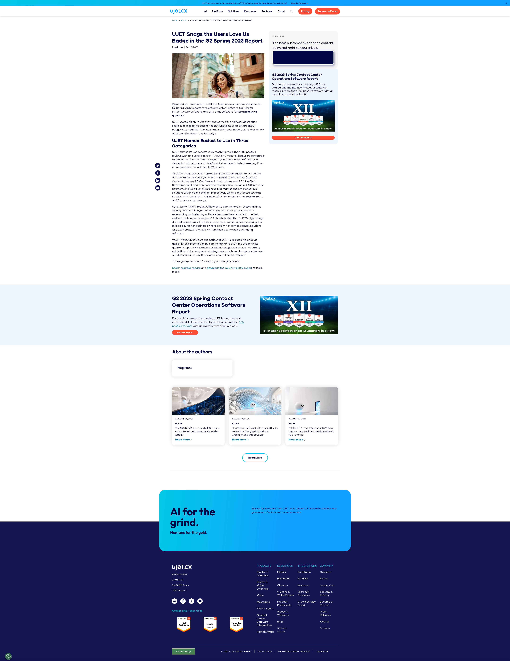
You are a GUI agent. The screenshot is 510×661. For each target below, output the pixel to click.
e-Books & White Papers (285, 593)
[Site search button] (291, 11)
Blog (280, 621)
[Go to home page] (210, 568)
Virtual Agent (265, 608)
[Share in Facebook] (159, 172)
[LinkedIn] (176, 601)
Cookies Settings (183, 651)
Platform (217, 11)
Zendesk (303, 578)
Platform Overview (262, 573)
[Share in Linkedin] (159, 179)
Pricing (305, 11)
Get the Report (303, 137)
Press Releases (325, 613)
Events (324, 578)
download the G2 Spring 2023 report (229, 268)
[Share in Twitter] (159, 164)
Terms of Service (265, 651)
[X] (193, 601)
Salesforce (304, 572)
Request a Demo (327, 11)
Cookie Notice (322, 651)
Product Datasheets (284, 603)
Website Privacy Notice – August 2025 (294, 651)
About (281, 11)
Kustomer (304, 585)
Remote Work (265, 632)
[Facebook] (184, 601)
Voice (260, 595)
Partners (267, 11)
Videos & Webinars (283, 613)
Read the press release (186, 268)
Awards (324, 621)
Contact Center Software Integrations (264, 620)
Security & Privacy (326, 593)
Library (281, 572)
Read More (255, 457)
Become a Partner (326, 603)
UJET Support (179, 590)
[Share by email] (159, 187)
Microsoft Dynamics (304, 593)
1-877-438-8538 (179, 574)
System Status (281, 630)
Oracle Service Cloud (307, 603)
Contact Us (178, 579)
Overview (326, 572)
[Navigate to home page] (182, 11)
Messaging (263, 602)
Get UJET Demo (180, 585)
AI (205, 11)
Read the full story (298, 3)
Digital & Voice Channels (263, 585)
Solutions (233, 11)
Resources (250, 11)
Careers (325, 628)
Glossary (282, 585)
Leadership (327, 585)
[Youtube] (201, 601)
